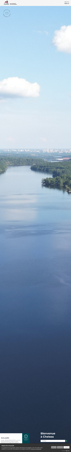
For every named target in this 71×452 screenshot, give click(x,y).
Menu (66, 3)
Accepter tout (66, 447)
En (65, 1)
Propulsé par (64, 450)
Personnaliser (60, 447)
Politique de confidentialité (36, 449)
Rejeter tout (54, 447)
